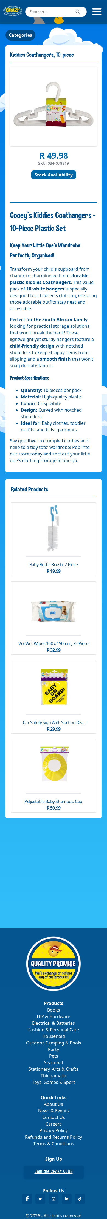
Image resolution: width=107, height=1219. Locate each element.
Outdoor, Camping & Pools (53, 1043)
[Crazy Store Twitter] (40, 1199)
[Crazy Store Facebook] (27, 1199)
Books (53, 1010)
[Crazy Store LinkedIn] (67, 1199)
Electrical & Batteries (53, 1023)
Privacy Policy (53, 1130)
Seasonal (53, 1062)
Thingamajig (53, 1076)
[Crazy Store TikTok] (80, 1199)
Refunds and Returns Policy (53, 1137)
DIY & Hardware (53, 1016)
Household (53, 1036)
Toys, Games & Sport (53, 1082)
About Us (53, 1104)
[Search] (77, 12)
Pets (53, 1056)
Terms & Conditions (53, 1144)
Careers (54, 1124)
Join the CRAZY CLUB (54, 1172)
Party (53, 1049)
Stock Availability (54, 175)
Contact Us (53, 1117)
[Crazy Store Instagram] (53, 1199)
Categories (20, 35)
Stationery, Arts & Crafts (53, 1069)
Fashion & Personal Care (53, 1030)
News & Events (53, 1111)
